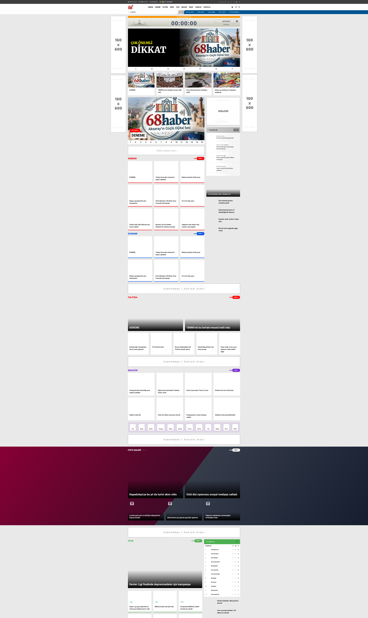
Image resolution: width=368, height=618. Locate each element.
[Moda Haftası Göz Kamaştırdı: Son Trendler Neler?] (216, 575)
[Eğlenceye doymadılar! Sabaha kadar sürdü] (169, 350)
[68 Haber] (130, 8)
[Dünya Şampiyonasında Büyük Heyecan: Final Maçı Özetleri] (216, 594)
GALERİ (133, 2)
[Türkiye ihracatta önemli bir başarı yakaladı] (166, 168)
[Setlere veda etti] (141, 375)
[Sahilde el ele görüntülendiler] (227, 375)
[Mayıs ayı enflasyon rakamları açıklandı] (227, 80)
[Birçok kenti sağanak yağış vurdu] (211, 211)
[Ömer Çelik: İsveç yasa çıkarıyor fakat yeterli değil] (229, 309)
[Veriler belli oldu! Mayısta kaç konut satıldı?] (140, 215)
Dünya (172, 7)
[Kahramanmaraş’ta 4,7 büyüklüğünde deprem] (211, 195)
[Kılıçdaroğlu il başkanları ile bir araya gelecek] (138, 309)
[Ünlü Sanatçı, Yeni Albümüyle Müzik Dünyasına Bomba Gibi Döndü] (216, 585)
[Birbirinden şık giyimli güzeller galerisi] (184, 428)
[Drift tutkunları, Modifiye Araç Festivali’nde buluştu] (166, 191)
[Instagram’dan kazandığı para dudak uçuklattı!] (141, 350)
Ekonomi (157, 7)
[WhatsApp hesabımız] (239, 2)
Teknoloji (198, 7)
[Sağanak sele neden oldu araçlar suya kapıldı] (192, 215)
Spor (177, 7)
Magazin (184, 7)
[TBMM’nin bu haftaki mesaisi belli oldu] (169, 80)
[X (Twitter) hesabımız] (231, 2)
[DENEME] (141, 80)
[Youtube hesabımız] (236, 2)
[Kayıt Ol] (233, 7)
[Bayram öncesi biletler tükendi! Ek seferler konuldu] (166, 215)
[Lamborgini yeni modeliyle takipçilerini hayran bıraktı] (146, 428)
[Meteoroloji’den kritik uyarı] (192, 168)
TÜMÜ (200, 158)
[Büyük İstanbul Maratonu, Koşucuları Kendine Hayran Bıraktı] (216, 557)
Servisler (206, 7)
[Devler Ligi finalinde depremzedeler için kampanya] (165, 453)
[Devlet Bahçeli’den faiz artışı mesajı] (206, 309)
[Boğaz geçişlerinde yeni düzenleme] (140, 191)
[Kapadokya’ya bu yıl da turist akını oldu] (155, 425)
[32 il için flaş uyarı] (192, 191)
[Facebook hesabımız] (228, 2)
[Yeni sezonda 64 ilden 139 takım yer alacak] (210, 520)
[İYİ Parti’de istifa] (161, 309)
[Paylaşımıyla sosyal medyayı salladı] (198, 375)
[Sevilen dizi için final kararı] (227, 350)
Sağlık (191, 7)
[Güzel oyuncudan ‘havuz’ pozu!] (198, 350)
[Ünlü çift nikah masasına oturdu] (169, 375)
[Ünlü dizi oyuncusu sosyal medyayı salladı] (212, 425)
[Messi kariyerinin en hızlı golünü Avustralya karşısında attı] (210, 529)
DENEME (133, 12)
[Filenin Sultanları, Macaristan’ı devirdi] (210, 513)
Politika (165, 7)
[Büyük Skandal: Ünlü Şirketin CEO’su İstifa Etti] (216, 567)
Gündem (150, 7)
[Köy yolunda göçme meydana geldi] (198, 80)
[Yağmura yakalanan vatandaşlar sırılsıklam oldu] (222, 428)
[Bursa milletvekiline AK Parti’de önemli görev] (184, 309)
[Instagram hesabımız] (233, 2)
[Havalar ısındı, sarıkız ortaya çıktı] (211, 203)
